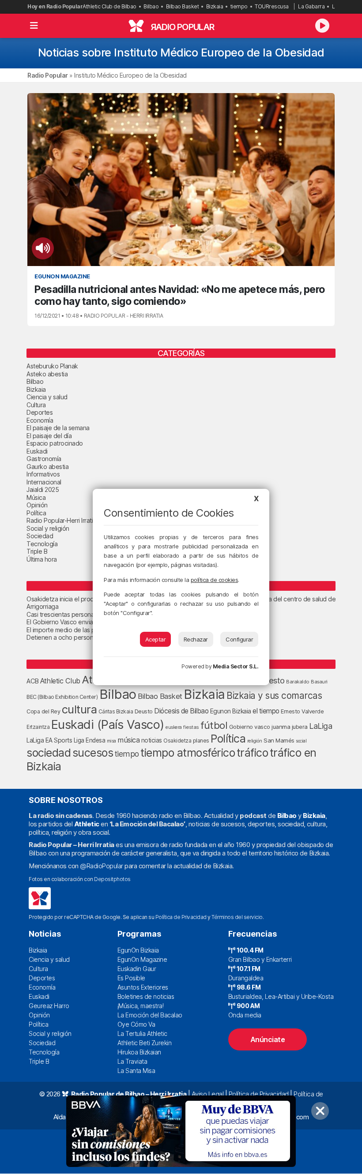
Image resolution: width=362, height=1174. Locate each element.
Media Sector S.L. (236, 666)
